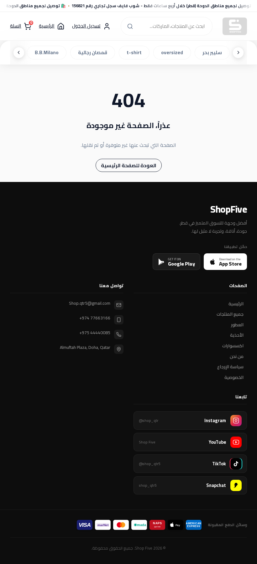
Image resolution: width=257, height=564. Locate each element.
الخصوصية (234, 377)
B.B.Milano (48, 52)
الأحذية (237, 335)
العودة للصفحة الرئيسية (128, 165)
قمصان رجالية (94, 52)
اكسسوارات (233, 346)
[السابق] (238, 52)
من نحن (237, 356)
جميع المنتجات (230, 314)
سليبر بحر (214, 52)
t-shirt (136, 52)
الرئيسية (236, 304)
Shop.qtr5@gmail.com (89, 303)
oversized (174, 52)
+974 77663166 (94, 318)
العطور (237, 325)
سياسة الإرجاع (230, 367)
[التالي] (18, 52)
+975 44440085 (94, 332)
